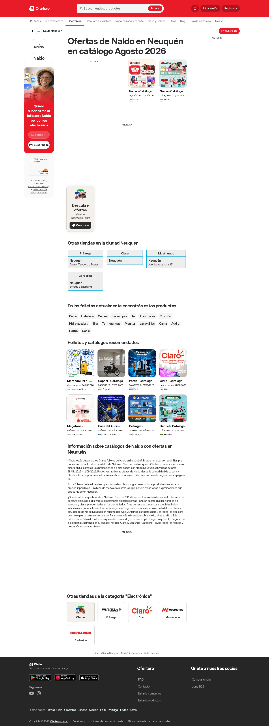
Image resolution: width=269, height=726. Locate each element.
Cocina (102, 316)
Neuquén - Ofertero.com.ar (152, 464)
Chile (59, 710)
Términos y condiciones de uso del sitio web (97, 721)
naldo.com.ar (129, 500)
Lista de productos (149, 700)
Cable (86, 331)
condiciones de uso (38, 186)
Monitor (130, 323)
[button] (40, 677)
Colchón (165, 316)
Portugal (113, 710)
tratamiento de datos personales (38, 191)
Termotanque (111, 323)
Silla (95, 323)
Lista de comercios (200, 21)
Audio (175, 323)
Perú (103, 710)
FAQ (140, 679)
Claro (123, 522)
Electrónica (87, 522)
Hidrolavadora (78, 323)
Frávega (114, 522)
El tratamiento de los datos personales (149, 721)
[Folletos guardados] (195, 8)
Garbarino (146, 522)
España (82, 710)
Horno (73, 331)
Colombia (70, 710)
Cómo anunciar (201, 679)
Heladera (87, 316)
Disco (73, 316)
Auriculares (147, 316)
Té (133, 316)
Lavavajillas (147, 323)
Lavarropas (119, 316)
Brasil (51, 710)
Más (217, 21)
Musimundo (133, 522)
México (93, 710)
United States (128, 710)
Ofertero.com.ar (59, 721)
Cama (163, 323)
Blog (182, 21)
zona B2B (198, 686)
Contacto (144, 686)
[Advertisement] (94, 88)
